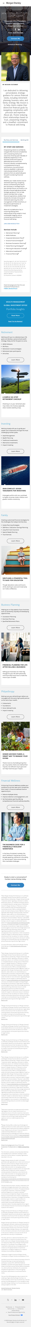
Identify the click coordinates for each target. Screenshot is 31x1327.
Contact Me (15, 39)
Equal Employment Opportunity (16, 1312)
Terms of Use (11, 1309)
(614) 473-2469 (18, 33)
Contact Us (20, 1309)
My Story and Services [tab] (11, 140)
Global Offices (15, 1310)
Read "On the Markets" (15, 321)
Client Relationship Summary (18, 946)
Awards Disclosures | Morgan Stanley (10, 1288)
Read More (17, 315)
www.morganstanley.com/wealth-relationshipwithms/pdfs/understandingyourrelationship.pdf (15, 1136)
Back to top (4, 948)
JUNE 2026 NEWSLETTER (11, 223)
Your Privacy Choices (14, 1315)
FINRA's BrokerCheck (10, 288)
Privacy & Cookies (20, 1307)
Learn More (17, 360)
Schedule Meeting (15, 44)
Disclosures (9, 1307)
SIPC (12, 1322)
